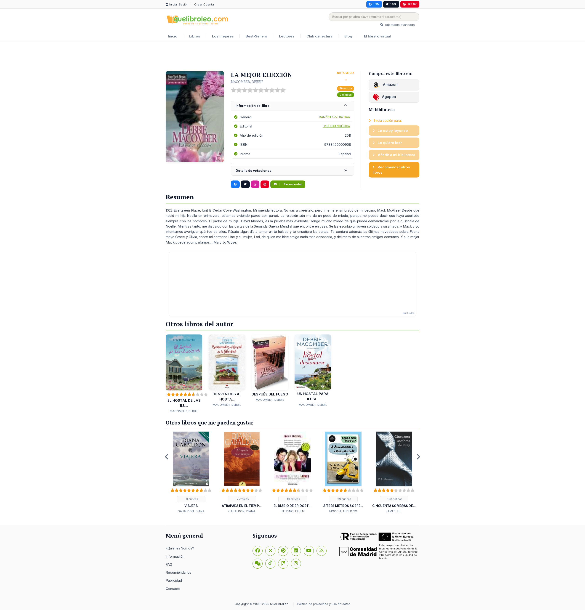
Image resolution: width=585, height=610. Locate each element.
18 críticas (293, 499)
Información (175, 556)
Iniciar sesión (179, 4)
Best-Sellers (256, 36)
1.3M (376, 4)
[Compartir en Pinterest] (265, 184)
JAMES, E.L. (394, 511)
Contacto (173, 588)
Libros (194, 36)
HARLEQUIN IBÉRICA (336, 126)
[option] (191, 473)
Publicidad (174, 580)
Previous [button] (167, 456)
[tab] (292, 106)
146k (393, 4)
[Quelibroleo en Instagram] (255, 184)
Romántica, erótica (334, 117)
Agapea (389, 96)
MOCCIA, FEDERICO (343, 511)
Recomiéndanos (178, 572)
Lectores (287, 36)
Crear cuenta (204, 4)
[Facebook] (258, 551)
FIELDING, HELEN (292, 511)
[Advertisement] (292, 57)
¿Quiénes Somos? (180, 548)
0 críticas (346, 94)
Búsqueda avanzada (399, 25)
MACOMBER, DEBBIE (247, 81)
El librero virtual (377, 36)
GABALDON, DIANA (191, 511)
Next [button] (418, 456)
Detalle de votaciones (253, 170)
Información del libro (252, 106)
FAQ (169, 564)
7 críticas (242, 499)
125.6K (412, 4)
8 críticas (191, 499)
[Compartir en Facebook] (235, 184)
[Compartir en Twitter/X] (245, 184)
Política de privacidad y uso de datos (323, 604)
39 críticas (344, 499)
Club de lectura (319, 36)
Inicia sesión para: (387, 120)
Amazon (390, 84)
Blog (348, 36)
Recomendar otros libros (391, 170)
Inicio (172, 36)
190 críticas (394, 499)
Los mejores (223, 36)
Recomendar (292, 184)
